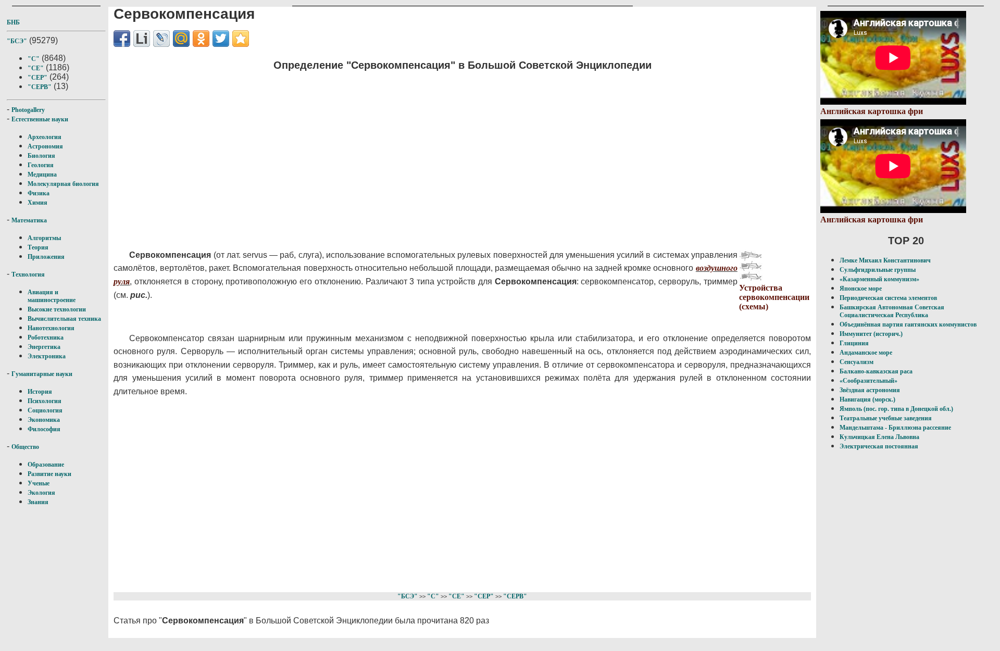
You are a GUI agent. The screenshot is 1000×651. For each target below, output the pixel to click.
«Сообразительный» (868, 380)
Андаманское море (866, 352)
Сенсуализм (856, 362)
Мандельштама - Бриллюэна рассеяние (895, 427)
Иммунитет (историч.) (871, 333)
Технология (28, 274)
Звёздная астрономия (870, 390)
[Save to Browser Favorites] (240, 38)
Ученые (38, 483)
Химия (37, 202)
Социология (45, 410)
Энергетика (44, 346)
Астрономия (45, 146)
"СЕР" (37, 77)
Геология (41, 165)
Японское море (861, 288)
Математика (29, 220)
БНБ (13, 22)
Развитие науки (49, 474)
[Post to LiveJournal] (161, 38)
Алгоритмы (44, 238)
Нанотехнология (51, 328)
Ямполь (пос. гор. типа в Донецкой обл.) (896, 408)
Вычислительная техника (64, 318)
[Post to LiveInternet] (141, 38)
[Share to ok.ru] (201, 38)
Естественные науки (39, 119)
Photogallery (28, 110)
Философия (44, 429)
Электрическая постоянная (879, 446)
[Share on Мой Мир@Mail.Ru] (181, 38)
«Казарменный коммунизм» (879, 279)
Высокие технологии (57, 309)
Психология (44, 401)
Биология (41, 155)
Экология (41, 492)
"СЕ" (36, 68)
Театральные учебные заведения (886, 418)
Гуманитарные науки (41, 374)
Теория (38, 247)
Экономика (44, 419)
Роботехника (46, 337)
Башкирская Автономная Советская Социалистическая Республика (892, 311)
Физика (38, 193)
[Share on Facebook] (122, 38)
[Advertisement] (395, 154)
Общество (25, 446)
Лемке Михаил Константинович (885, 260)
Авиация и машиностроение (52, 296)
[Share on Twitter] (221, 38)
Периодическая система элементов (888, 298)
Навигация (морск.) (867, 399)
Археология (44, 137)
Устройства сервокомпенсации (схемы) (774, 297)
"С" (34, 58)
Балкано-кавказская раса (876, 371)
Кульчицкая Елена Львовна (879, 437)
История (40, 391)
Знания (38, 502)
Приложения (46, 256)
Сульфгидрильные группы (878, 269)
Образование (46, 464)
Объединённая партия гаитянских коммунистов (908, 324)
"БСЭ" (17, 41)
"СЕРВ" (40, 87)
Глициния (854, 343)
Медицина (42, 174)
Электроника (47, 356)
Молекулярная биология (63, 183)
